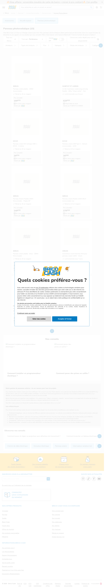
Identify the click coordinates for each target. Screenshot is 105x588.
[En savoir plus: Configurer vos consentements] (39, 318)
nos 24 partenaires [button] (42, 288)
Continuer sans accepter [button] (26, 312)
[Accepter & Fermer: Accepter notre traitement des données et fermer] (64, 318)
